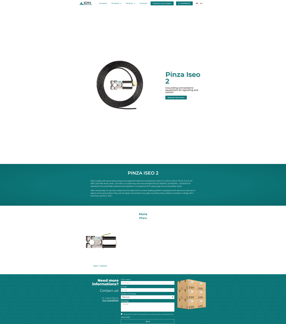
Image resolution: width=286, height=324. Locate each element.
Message (125, 301)
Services (129, 3)
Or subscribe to (110, 299)
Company (103, 3)
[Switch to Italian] (201, 3)
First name (125, 280)
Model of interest (128, 294)
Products (115, 3)
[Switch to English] (197, 3)
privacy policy (125, 317)
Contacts (143, 3)
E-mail (124, 287)
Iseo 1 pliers (100, 265)
